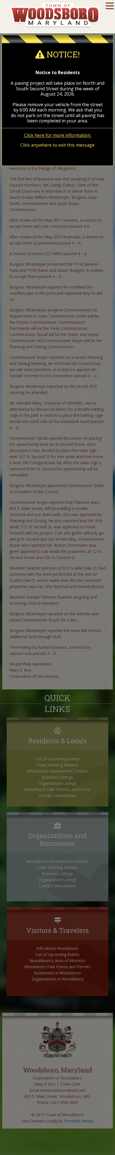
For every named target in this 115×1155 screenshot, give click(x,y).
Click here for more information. (57, 135)
